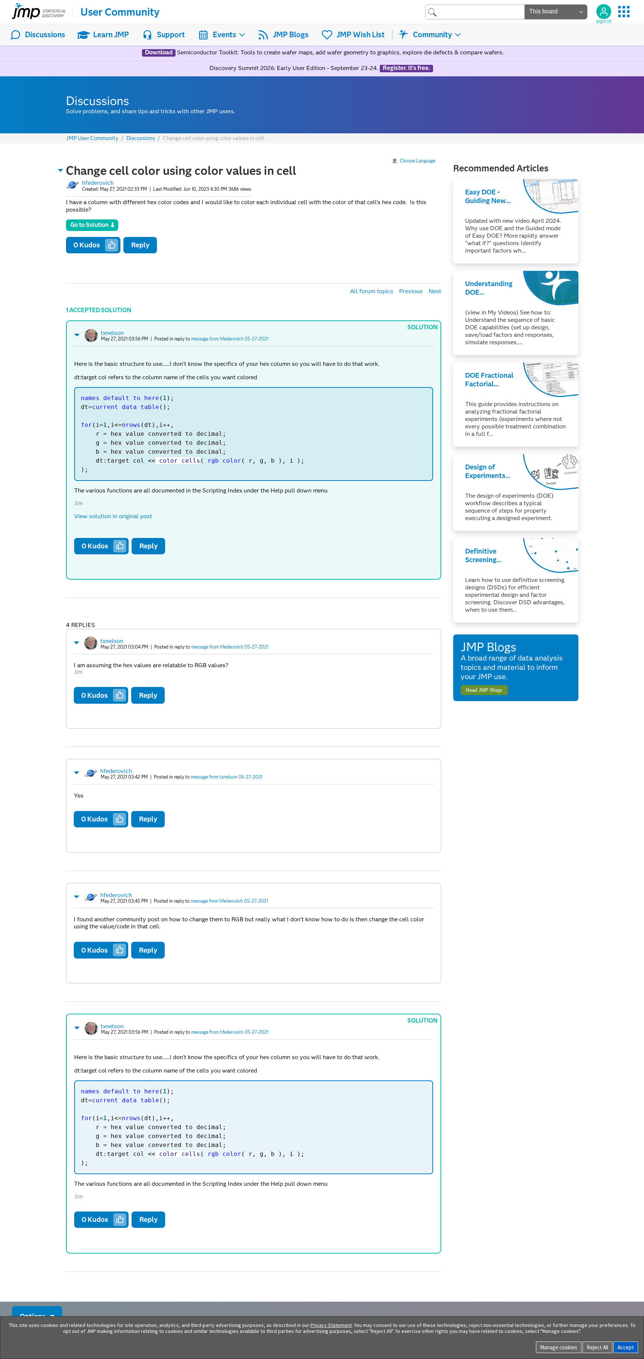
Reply (140, 245)
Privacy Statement (331, 1325)
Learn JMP (111, 34)
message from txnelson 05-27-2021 (226, 777)
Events (224, 34)
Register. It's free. (406, 68)
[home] (39, 12)
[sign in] (603, 11)
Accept (626, 1347)
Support (171, 34)
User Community (120, 12)
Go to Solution (89, 224)
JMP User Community (92, 138)
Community (432, 34)
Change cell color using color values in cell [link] (213, 138)
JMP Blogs (291, 34)
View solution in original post (113, 516)
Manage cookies (558, 1347)
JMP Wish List (361, 34)
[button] (60, 170)
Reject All (597, 1347)
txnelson (112, 332)
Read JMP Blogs (484, 690)
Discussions (45, 34)
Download (159, 52)
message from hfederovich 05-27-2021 (229, 339)
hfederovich (98, 182)
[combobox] (475, 11)
